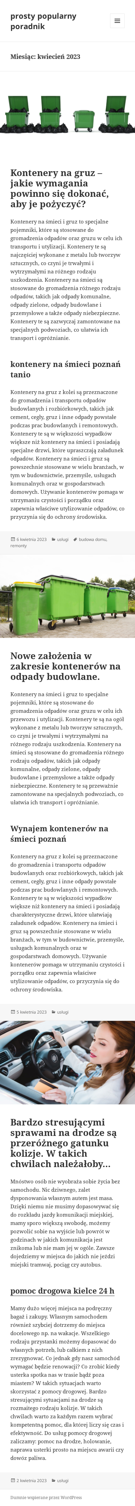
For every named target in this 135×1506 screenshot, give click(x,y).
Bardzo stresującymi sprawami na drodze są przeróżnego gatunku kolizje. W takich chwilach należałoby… (63, 1143)
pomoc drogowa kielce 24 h (62, 1290)
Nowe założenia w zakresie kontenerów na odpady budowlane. (65, 666)
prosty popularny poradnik (43, 20)
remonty (18, 546)
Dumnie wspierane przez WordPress (46, 1497)
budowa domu (92, 539)
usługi (63, 539)
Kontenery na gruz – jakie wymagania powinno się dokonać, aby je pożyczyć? (59, 188)
